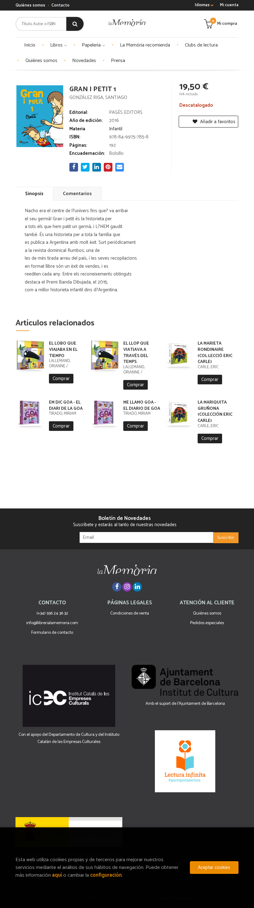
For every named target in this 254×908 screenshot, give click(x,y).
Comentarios (77, 194)
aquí (57, 875)
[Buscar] (75, 24)
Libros (57, 45)
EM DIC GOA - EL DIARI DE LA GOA (66, 405)
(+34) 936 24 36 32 (52, 613)
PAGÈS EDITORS (125, 112)
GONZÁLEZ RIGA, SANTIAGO (98, 97)
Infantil (115, 129)
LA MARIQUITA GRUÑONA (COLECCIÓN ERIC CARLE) (215, 411)
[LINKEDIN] (137, 587)
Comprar (61, 378)
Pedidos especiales (207, 623)
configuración (106, 875)
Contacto (60, 5)
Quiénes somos (30, 5)
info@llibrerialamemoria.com (52, 623)
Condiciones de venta (129, 613)
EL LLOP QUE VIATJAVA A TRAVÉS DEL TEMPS (136, 352)
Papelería (92, 45)
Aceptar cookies (214, 867)
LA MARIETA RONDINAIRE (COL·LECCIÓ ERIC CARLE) (215, 352)
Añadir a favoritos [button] (217, 122)
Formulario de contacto (52, 632)
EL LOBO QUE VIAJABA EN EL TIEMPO (63, 350)
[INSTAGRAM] (127, 587)
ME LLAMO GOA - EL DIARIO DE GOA (141, 405)
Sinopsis (34, 194)
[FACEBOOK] (116, 587)
